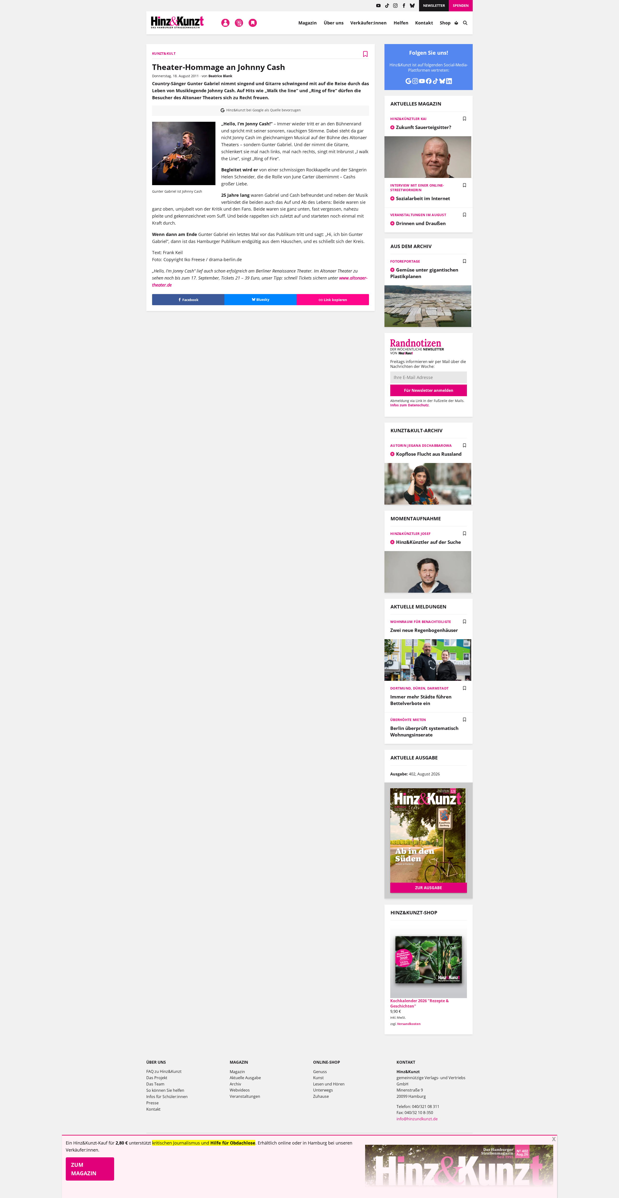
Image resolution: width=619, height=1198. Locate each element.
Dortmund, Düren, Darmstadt (419, 688)
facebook (404, 5)
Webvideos (240, 1090)
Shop (445, 23)
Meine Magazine (239, 23)
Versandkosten (409, 1024)
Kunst (318, 1077)
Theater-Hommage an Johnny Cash (218, 67)
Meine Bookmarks (253, 23)
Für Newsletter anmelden (428, 390)
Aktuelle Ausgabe (245, 1077)
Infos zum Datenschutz (409, 405)
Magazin (307, 23)
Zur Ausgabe (428, 887)
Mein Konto (225, 23)
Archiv (235, 1084)
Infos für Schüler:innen (167, 1096)
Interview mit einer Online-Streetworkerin (417, 187)
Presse (152, 1103)
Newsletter (434, 5)
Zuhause (321, 1096)
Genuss (320, 1071)
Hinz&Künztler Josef (410, 533)
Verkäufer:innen (368, 23)
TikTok (387, 5)
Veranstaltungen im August (418, 214)
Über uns (334, 23)
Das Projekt (156, 1077)
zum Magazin (83, 1169)
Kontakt (424, 23)
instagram (395, 5)
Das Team (155, 1084)
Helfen (401, 23)
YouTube (378, 5)
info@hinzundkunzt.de (417, 1119)
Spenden (461, 5)
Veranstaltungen (245, 1096)
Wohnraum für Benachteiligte (420, 621)
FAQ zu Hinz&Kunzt (164, 1071)
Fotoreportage (405, 261)
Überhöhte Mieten (408, 719)
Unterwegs (323, 1090)
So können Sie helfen (165, 1090)
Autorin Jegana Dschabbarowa (421, 445)
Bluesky (412, 5)
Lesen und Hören (329, 1084)
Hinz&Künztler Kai (408, 118)
